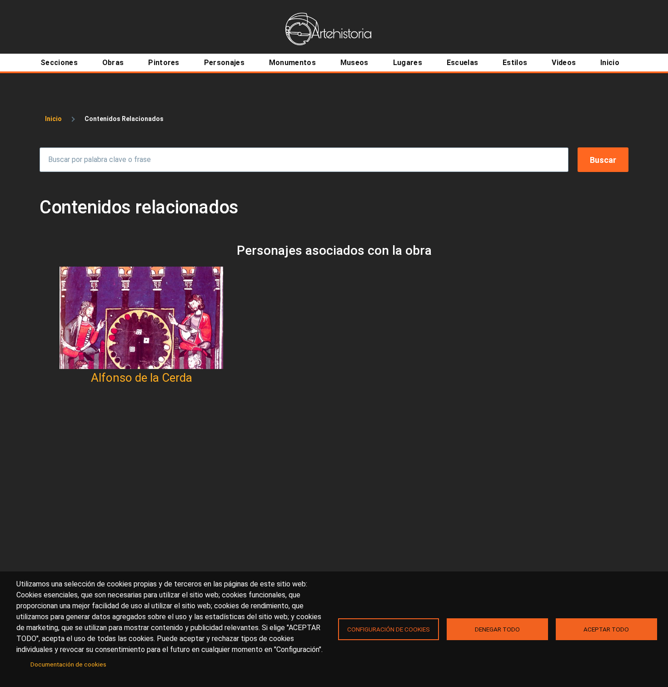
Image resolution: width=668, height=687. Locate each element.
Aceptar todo (606, 629)
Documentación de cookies (68, 664)
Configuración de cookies (388, 629)
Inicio (53, 118)
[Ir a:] (141, 318)
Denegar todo (497, 629)
